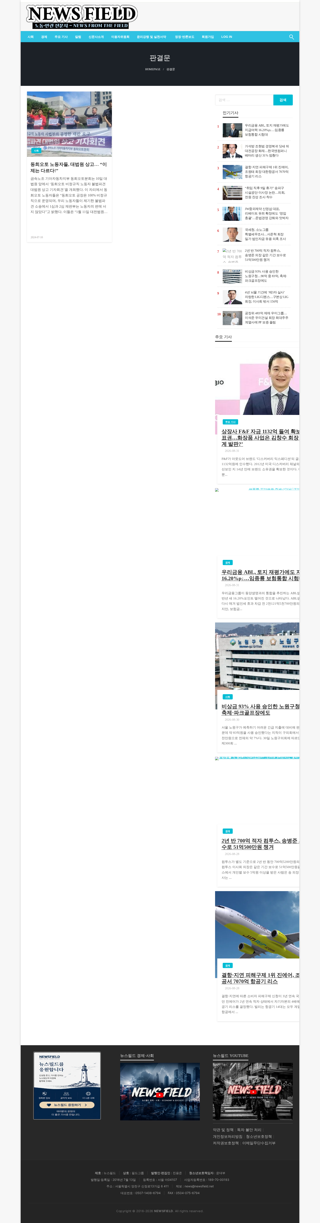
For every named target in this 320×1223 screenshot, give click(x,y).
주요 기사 (61, 36)
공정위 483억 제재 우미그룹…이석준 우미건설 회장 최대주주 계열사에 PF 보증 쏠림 (266, 317)
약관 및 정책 (223, 1130)
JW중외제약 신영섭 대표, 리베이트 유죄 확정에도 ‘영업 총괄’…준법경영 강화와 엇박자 (266, 213)
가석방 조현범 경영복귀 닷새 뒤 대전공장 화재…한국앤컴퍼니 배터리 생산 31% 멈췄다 (267, 151)
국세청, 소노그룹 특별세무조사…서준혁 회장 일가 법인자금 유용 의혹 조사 (265, 234)
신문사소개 (96, 36)
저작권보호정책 (226, 1143)
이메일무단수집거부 (259, 1143)
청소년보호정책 (259, 1137)
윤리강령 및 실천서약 (151, 36)
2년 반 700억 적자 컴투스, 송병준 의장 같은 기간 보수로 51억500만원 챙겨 (265, 255)
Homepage (152, 69)
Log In (226, 36)
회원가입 (208, 36)
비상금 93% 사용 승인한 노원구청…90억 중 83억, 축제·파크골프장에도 (266, 276)
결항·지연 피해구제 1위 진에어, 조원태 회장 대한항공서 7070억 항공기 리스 (266, 171)
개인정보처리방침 (228, 1137)
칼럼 (78, 36)
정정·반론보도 (184, 36)
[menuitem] (30, 36)
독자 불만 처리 (249, 1130)
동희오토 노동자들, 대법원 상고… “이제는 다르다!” (68, 167)
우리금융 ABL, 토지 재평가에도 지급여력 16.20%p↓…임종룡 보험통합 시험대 (267, 130)
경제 (44, 36)
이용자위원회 (120, 36)
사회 (31, 36)
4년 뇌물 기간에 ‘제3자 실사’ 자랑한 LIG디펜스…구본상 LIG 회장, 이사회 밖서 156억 (266, 297)
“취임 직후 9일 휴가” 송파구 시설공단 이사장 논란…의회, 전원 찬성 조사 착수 (265, 192)
